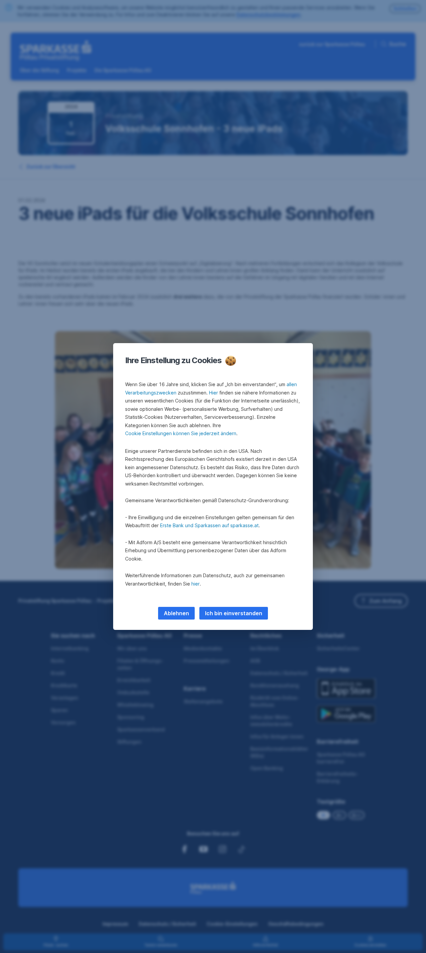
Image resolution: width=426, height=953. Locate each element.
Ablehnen (176, 613)
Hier (213, 392)
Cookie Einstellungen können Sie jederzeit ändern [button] (180, 433)
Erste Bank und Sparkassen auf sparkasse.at (209, 525)
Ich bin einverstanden (233, 613)
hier (195, 584)
